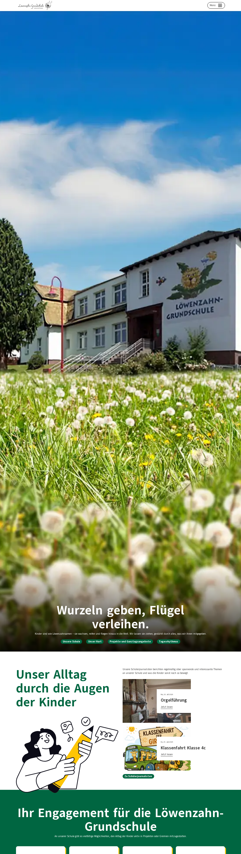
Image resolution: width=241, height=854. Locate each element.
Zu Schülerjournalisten (138, 776)
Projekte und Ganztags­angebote (130, 641)
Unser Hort (95, 641)
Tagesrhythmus (168, 641)
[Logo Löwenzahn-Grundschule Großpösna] (35, 5)
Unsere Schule (71, 641)
